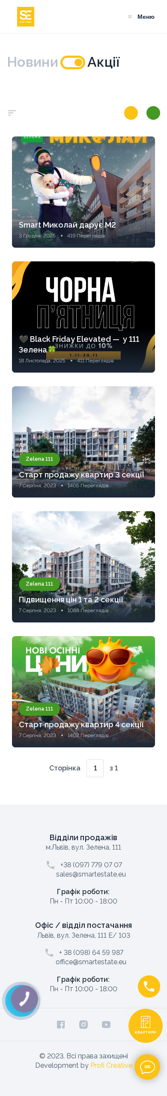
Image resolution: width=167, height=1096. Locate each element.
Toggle (72, 62)
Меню (146, 16)
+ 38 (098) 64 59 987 (91, 952)
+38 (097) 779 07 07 (91, 865)
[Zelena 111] (153, 113)
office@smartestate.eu (91, 962)
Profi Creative (111, 1065)
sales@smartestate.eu (91, 874)
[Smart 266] (131, 113)
